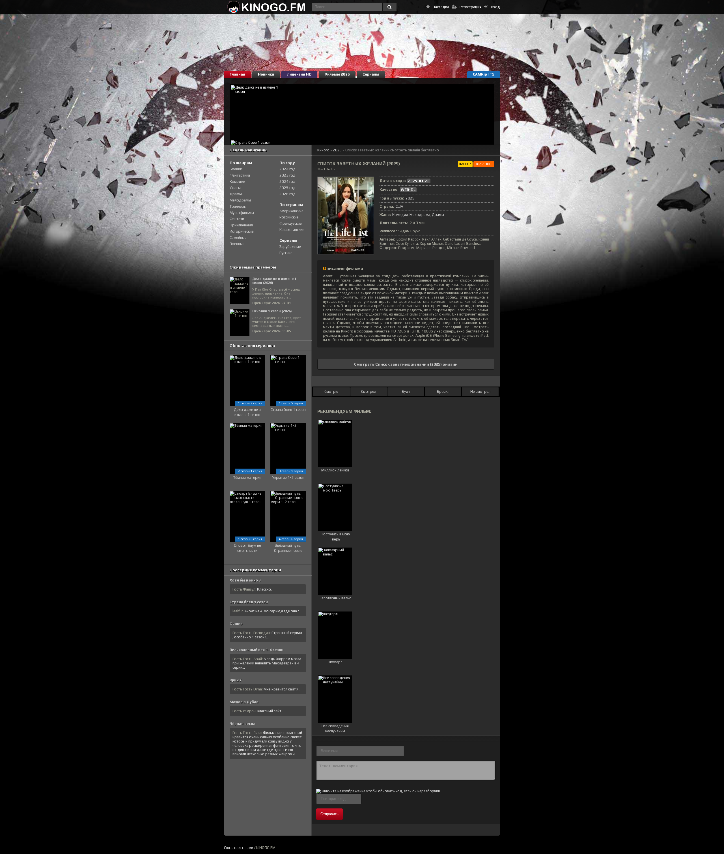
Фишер (236, 624)
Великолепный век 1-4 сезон (256, 650)
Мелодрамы (240, 200)
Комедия (400, 215)
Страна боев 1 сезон (249, 602)
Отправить (329, 814)
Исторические (242, 231)
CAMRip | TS (483, 74)
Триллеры (238, 206)
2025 (337, 150)
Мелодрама (420, 215)
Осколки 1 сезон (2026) (272, 311)
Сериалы (371, 74)
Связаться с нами (238, 848)
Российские (289, 217)
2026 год (287, 194)
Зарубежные (290, 246)
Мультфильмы (242, 213)
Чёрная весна (242, 724)
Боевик (236, 169)
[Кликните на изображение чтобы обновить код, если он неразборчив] (378, 791)
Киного (323, 150)
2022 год (287, 169)
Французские (290, 223)
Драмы (438, 215)
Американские (291, 211)
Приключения (241, 225)
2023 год (287, 175)
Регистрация (470, 7)
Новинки (266, 74)
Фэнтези (237, 219)
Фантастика (240, 175)
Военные (237, 244)
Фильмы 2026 (337, 74)
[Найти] (389, 7)
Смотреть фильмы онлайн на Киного (266, 7)
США (399, 206)
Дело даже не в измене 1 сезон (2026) (274, 281)
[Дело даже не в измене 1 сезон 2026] (362, 111)
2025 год (287, 188)
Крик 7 (236, 680)
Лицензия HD (299, 74)
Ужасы (235, 188)
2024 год (287, 181)
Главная (237, 74)
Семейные (238, 237)
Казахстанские (291, 230)
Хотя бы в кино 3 (245, 580)
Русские (285, 253)
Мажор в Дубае (244, 702)
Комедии (237, 181)
